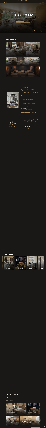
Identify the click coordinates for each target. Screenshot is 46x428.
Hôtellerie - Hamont (7, 268)
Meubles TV (15, 34)
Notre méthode (27, 128)
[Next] (41, 254)
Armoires (11, 34)
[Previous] (39, 254)
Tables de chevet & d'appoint (40, 34)
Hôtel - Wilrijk (41, 268)
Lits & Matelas (33, 34)
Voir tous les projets (27, 427)
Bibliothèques (19, 34)
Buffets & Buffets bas (28, 34)
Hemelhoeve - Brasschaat (19, 268)
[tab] (19, 32)
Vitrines (23, 34)
